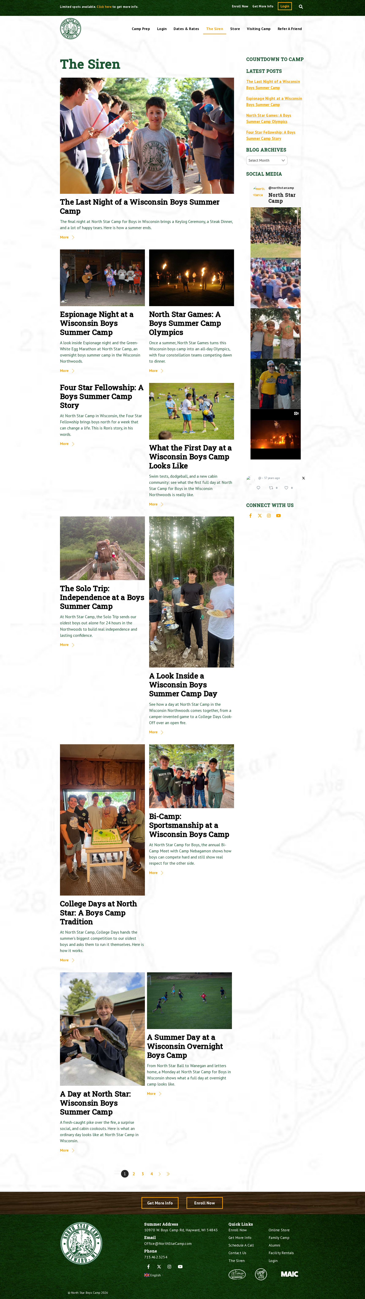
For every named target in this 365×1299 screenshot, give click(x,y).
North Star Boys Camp (85, 1293)
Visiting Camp (259, 28)
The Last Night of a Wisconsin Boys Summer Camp (139, 206)
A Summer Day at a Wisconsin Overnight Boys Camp (185, 1046)
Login (285, 6)
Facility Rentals (281, 1252)
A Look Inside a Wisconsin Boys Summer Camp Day (183, 684)
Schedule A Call (241, 1245)
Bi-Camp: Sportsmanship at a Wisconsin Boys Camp (189, 825)
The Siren (214, 28)
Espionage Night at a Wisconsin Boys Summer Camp (96, 323)
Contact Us (238, 1252)
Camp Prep (141, 28)
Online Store (279, 1229)
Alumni (275, 1245)
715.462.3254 (155, 1257)
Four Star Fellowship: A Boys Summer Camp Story (102, 396)
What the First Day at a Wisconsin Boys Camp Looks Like (190, 456)
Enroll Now (240, 6)
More (64, 237)
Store (235, 28)
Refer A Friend (290, 28)
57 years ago (272, 478)
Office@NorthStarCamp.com (168, 1243)
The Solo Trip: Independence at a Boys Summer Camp (102, 597)
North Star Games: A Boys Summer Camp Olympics (185, 323)
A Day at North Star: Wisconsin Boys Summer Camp (95, 1102)
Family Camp (279, 1237)
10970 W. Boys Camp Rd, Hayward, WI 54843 (181, 1229)
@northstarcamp (281, 188)
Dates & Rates (186, 28)
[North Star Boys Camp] (70, 37)
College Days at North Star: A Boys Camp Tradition (98, 912)
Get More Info (262, 6)
